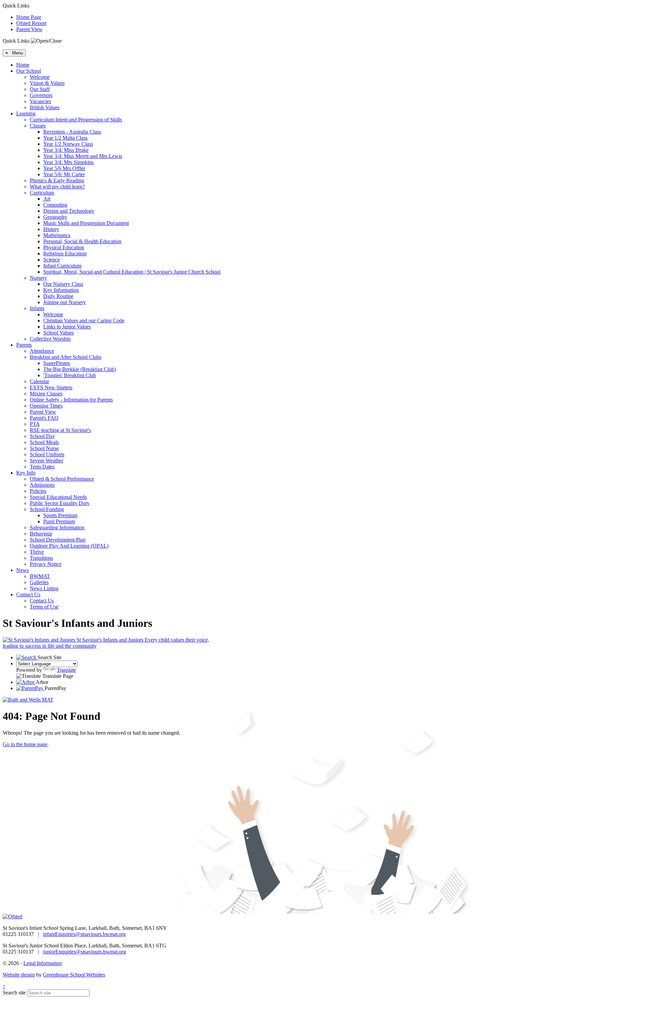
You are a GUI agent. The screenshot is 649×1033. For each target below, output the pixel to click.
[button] (46, 41)
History (51, 229)
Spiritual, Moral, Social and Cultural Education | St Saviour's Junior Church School (131, 272)
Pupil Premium (59, 521)
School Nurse (44, 448)
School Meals (44, 442)
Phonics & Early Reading (57, 180)
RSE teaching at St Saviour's (60, 430)
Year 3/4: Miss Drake (66, 150)
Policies (38, 491)
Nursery (38, 278)
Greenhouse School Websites (74, 975)
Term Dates (42, 466)
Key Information (61, 290)
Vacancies (40, 101)
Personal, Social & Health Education (82, 241)
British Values (44, 107)
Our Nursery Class (63, 284)
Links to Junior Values (67, 326)
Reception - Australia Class (72, 132)
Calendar (39, 381)
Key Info (25, 473)
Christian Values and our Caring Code (83, 320)
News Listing (44, 588)
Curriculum (42, 193)
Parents (24, 345)
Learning (25, 113)
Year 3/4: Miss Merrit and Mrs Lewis (82, 156)
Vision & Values (47, 83)
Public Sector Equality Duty (60, 503)
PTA (35, 424)
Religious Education (65, 253)
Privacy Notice (46, 564)
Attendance (42, 351)
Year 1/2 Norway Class (68, 144)
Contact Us (28, 594)
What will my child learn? (57, 186)
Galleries (39, 582)
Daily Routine (58, 296)
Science (51, 259)
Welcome (40, 77)
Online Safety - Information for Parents (71, 400)
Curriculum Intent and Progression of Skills (76, 119)
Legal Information (42, 963)
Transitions (41, 558)
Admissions (42, 485)
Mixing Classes (46, 393)
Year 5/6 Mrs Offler (64, 168)
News (22, 570)
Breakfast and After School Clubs (65, 357)
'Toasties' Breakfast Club (69, 375)
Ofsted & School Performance (62, 479)
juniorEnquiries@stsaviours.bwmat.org (84, 952)
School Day (42, 436)
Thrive (37, 552)
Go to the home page (25, 744)
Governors (41, 95)
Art (46, 199)
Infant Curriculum (62, 266)
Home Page (28, 17)
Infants (37, 308)
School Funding (47, 509)
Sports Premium (60, 515)
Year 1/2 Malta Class (65, 138)
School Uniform (47, 454)
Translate (66, 670)
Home (22, 65)
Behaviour (41, 533)
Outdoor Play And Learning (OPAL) (69, 546)
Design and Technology (68, 211)
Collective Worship (50, 339)
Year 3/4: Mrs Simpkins (68, 162)
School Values (58, 333)
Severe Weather (46, 460)
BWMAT (40, 576)
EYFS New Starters (51, 387)
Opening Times (46, 406)
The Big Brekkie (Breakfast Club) (79, 369)
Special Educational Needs (58, 497)
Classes (38, 126)
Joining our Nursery (64, 302)
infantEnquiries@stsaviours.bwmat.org (84, 934)
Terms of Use (44, 607)
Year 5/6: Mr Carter (64, 174)
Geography (55, 217)
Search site (14, 992)
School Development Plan (58, 540)
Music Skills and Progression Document (86, 223)
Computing (55, 205)
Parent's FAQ (44, 418)
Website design (19, 975)
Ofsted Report (31, 23)
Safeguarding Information (57, 527)
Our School (28, 71)
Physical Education (63, 247)
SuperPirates (56, 363)
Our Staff (40, 89)
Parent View (29, 29)
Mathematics (56, 235)
